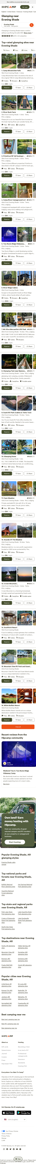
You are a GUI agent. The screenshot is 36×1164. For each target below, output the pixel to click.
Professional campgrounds (22, 1054)
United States (11, 11)
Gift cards (5, 1047)
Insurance (21, 1059)
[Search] (32, 25)
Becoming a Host (24, 1047)
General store (6, 1050)
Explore (4, 11)
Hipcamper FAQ (7, 1064)
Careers (4, 1057)
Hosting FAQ (22, 1066)
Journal (4, 1053)
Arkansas (19, 11)
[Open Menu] (32, 7)
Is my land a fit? (23, 1050)
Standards (21, 1063)
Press (3, 1060)
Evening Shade (27, 11)
